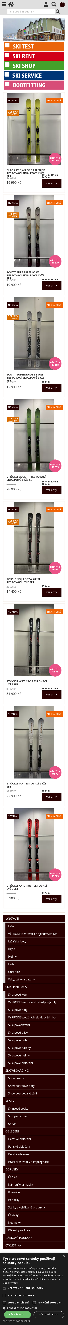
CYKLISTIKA (13, 1245)
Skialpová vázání (19, 1025)
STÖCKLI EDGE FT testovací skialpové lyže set (26, 478)
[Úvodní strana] (12, 5)
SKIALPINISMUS (16, 987)
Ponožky (13, 1200)
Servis (12, 1124)
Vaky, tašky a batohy (21, 979)
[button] (34, 1308)
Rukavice (14, 1192)
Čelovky (13, 1215)
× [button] (64, 1256)
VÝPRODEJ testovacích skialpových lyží (33, 1002)
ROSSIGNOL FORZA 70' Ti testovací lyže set (23, 580)
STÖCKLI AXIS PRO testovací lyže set (27, 887)
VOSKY (9, 1101)
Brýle (11, 949)
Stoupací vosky (18, 1116)
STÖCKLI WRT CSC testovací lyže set (27, 683)
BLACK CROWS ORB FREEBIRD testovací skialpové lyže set (26, 173)
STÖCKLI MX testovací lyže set (26, 785)
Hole (11, 964)
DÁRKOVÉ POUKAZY (18, 1238)
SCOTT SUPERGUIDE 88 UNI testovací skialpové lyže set (25, 377)
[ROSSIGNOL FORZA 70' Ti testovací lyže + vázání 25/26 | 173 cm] (34, 538)
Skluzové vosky (18, 1109)
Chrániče (14, 972)
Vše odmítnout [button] (49, 1314)
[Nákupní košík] (64, 5)
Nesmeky (14, 1223)
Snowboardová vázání (22, 1093)
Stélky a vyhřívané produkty (26, 1207)
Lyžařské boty (17, 941)
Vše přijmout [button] (17, 1314)
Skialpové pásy (18, 1033)
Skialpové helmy (19, 1055)
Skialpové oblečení (20, 1063)
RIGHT (62, 29)
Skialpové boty (18, 1010)
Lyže (11, 926)
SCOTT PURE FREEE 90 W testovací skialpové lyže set (25, 275)
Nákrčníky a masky (20, 1185)
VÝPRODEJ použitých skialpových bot (32, 1017)
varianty (51, 183)
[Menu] (4, 4)
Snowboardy (16, 1078)
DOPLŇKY (11, 1169)
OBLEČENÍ (12, 1131)
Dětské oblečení (19, 1154)
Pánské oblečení (19, 1147)
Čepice (12, 1177)
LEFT (5, 29)
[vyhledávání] (55, 5)
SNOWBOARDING (17, 1071)
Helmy (12, 957)
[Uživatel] (47, 5)
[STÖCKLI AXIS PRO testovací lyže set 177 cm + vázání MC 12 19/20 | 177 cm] (34, 844)
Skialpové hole (17, 1040)
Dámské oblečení (19, 1139)
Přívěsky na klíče (19, 1230)
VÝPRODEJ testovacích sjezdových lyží (32, 934)
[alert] (34, 1289)
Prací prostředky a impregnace (28, 1162)
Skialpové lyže (17, 995)
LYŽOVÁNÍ (12, 919)
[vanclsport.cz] (25, 88)
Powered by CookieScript (16, 1321)
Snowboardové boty (21, 1086)
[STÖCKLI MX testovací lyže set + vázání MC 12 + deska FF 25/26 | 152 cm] (34, 742)
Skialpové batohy (19, 1048)
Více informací (10, 1282)
